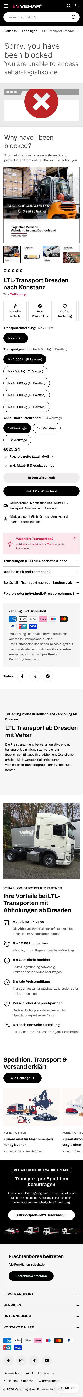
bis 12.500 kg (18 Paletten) (26, 395)
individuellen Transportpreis (48, 544)
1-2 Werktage (17, 440)
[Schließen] (74, 538)
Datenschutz (12, 1373)
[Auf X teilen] (35, 676)
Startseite (10, 31)
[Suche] (73, 17)
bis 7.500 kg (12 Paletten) (25, 371)
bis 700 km (15, 338)
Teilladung (18, 294)
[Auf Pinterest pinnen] (48, 676)
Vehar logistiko (25, 1389)
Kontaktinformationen (18, 1381)
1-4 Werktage (17, 428)
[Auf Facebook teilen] (22, 676)
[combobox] (41, 17)
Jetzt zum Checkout (41, 491)
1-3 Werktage (46, 428)
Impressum (46, 1373)
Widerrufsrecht (49, 1381)
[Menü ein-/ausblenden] (6, 6)
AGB (29, 1373)
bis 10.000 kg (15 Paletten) (26, 383)
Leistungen (29, 31)
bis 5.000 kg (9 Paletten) (25, 359)
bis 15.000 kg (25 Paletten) (27, 407)
